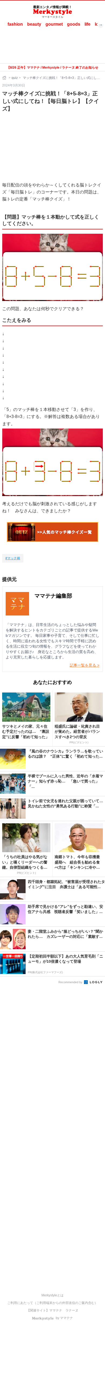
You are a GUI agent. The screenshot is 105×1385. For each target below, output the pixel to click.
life (87, 24)
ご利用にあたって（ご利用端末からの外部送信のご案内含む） (52, 1303)
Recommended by (70, 982)
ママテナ (55, 1310)
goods (73, 24)
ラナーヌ (71, 1310)
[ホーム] (5, 78)
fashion (15, 24)
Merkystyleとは (52, 1295)
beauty (34, 24)
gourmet (54, 24)
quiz (15, 78)
